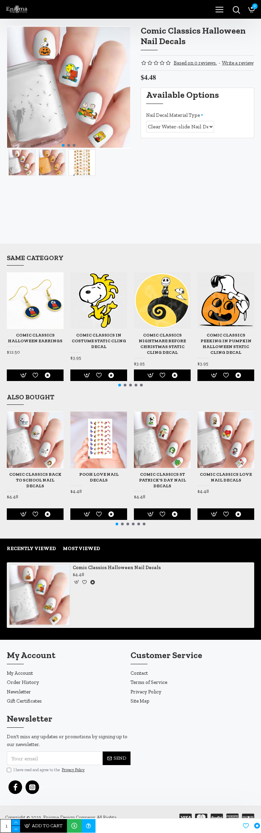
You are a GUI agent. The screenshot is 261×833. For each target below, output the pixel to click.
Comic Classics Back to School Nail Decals (35, 480)
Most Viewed (81, 548)
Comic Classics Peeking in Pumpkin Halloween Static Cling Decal (226, 343)
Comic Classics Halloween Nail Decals (117, 568)
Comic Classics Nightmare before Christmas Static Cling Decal (162, 343)
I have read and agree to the (49, 769)
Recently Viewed (31, 548)
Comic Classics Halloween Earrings (35, 337)
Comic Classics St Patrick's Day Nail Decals (162, 480)
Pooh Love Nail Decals (99, 477)
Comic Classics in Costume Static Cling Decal (99, 340)
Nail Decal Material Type (173, 115)
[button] (63, 145)
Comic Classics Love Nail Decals (226, 477)
